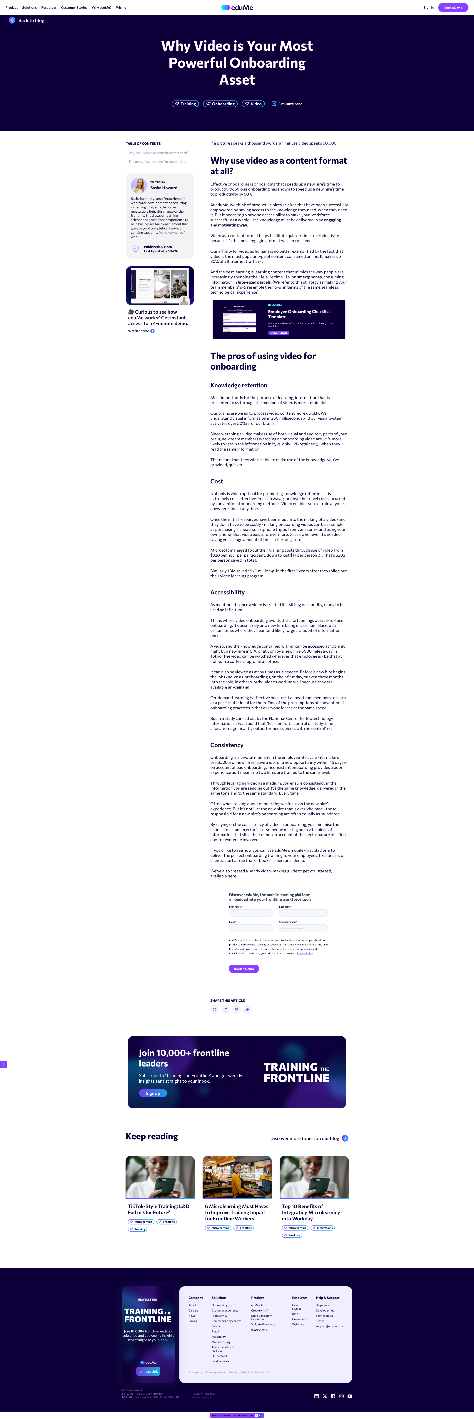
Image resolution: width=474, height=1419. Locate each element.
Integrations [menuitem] (259, 1329)
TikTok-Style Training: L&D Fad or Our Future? (158, 1209)
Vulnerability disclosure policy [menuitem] (256, 1372)
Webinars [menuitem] (298, 1324)
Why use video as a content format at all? (158, 153)
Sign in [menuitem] (320, 1320)
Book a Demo (453, 7)
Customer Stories (74, 7)
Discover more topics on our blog (304, 1138)
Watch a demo (138, 331)
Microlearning (143, 1221)
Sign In (429, 7)
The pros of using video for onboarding (157, 161)
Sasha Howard (163, 187)
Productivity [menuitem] (219, 1315)
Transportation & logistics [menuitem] (223, 1348)
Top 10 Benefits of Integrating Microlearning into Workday (311, 1212)
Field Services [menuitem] (220, 1361)
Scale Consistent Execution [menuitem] (261, 1317)
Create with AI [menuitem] (260, 1310)
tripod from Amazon (294, 529)
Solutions (29, 7)
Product (12, 7)
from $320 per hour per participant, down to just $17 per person (276, 553)
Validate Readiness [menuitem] (263, 1324)
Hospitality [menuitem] (219, 1336)
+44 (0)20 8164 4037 (203, 1393)
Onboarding (223, 103)
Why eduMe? (101, 7)
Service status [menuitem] (324, 1315)
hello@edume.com (202, 1396)
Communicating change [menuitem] (226, 1320)
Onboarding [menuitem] (219, 1305)
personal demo (290, 860)
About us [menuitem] (194, 1305)
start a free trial (238, 860)
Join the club (148, 1371)
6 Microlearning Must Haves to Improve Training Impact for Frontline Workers (236, 1212)
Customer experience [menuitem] (225, 1310)
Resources (48, 7)
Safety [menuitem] (216, 1326)
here (232, 875)
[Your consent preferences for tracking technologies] (3, 1064)
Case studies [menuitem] (296, 1306)
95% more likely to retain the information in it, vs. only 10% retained (276, 441)
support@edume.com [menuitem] (329, 1326)
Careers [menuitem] (193, 1310)
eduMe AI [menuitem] (257, 1305)
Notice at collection (221, 1415)
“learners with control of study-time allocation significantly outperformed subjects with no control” (271, 726)
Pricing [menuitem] (192, 1320)
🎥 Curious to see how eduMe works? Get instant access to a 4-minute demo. (158, 317)
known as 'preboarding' (247, 676)
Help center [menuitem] (323, 1305)
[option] (160, 1195)
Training (188, 103)
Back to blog (31, 20)
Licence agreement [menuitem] (215, 1372)
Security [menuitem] (233, 1372)
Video (256, 103)
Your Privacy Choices (243, 1415)
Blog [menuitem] (295, 1313)
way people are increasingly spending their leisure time (277, 274)
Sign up (153, 1093)
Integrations (325, 1227)
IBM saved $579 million (249, 570)
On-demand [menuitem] (219, 1355)
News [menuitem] (192, 1315)
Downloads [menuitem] (299, 1319)
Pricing (121, 7)
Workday (294, 1235)
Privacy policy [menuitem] (195, 1372)
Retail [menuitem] (215, 1331)
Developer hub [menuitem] (325, 1310)
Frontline (169, 1221)
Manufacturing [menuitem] (221, 1342)
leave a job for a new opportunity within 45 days (299, 762)
